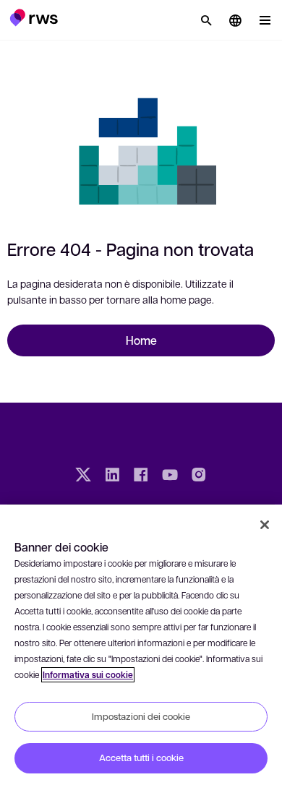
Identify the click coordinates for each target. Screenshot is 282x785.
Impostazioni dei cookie (141, 716)
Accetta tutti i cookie (141, 757)
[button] (34, 17)
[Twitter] (83, 476)
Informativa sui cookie (88, 675)
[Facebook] (141, 476)
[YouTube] (170, 476)
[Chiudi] (265, 525)
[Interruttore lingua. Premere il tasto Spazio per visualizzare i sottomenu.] (235, 20)
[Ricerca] (206, 20)
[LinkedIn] (112, 476)
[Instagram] (199, 476)
